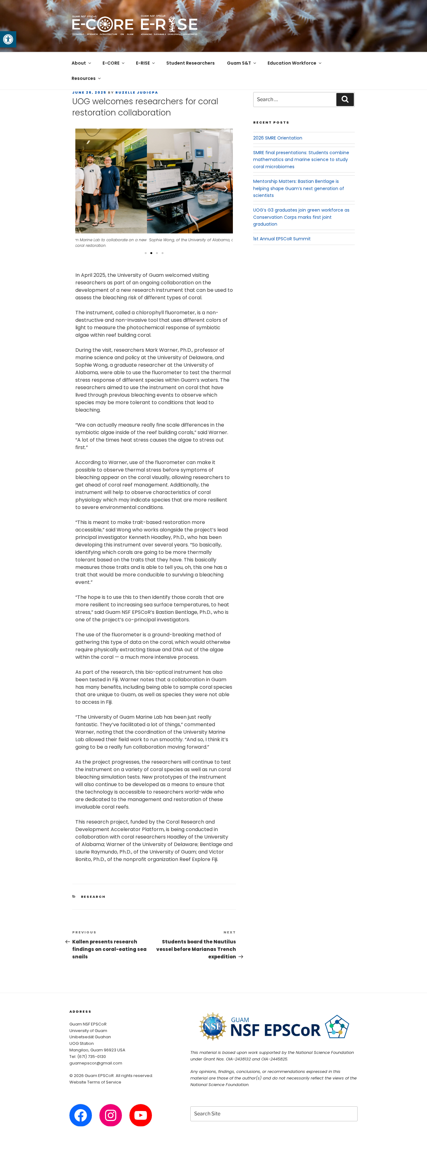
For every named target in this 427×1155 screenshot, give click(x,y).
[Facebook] (80, 1115)
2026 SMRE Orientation (277, 138)
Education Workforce (292, 63)
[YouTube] (140, 1115)
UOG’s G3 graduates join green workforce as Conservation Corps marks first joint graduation (301, 217)
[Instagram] (110, 1115)
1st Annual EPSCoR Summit (282, 239)
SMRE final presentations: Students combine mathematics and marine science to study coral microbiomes (301, 159)
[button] (8, 39)
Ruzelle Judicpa (136, 92)
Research (93, 896)
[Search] (345, 99)
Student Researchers (190, 63)
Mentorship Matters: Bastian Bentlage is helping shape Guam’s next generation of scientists (298, 188)
